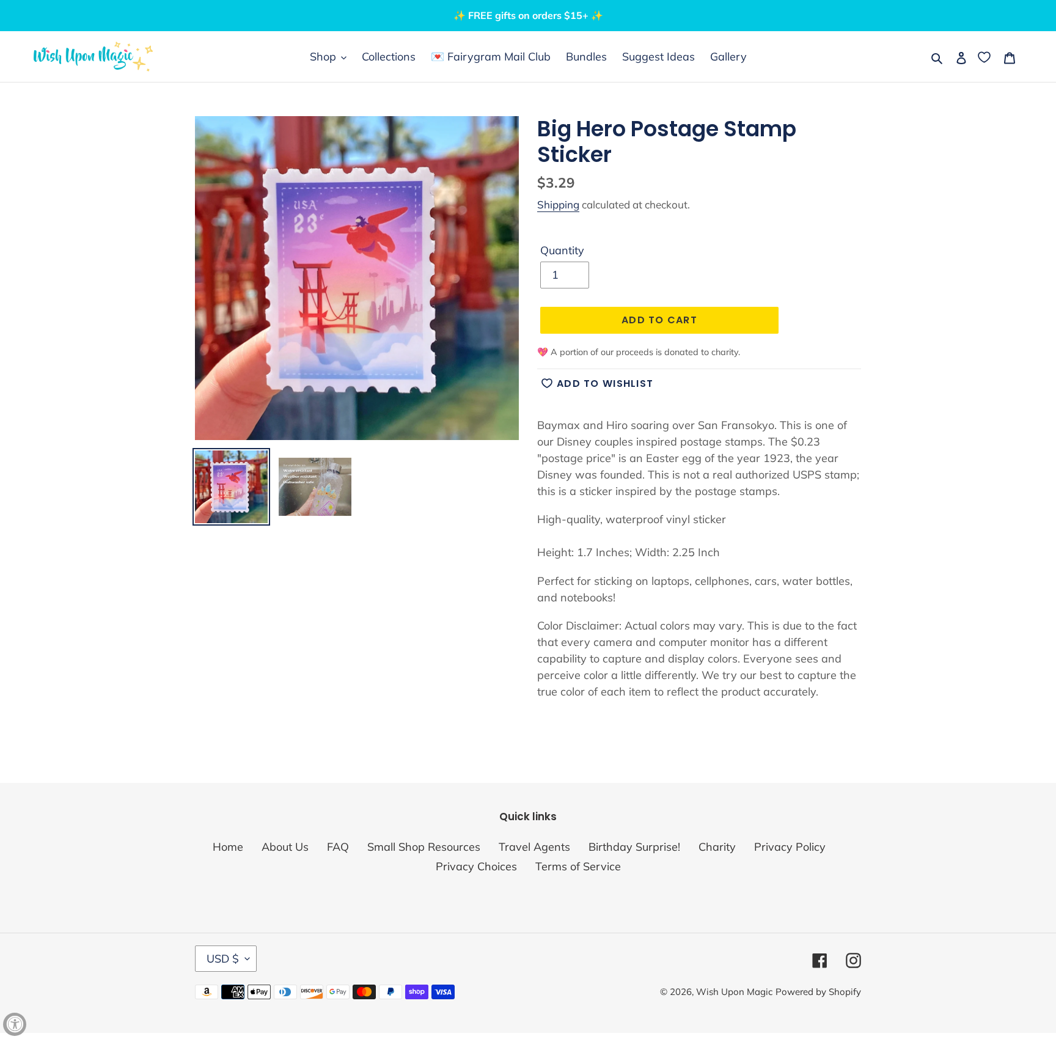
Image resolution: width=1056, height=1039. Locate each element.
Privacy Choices (476, 866)
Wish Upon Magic (734, 991)
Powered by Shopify (818, 991)
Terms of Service (578, 866)
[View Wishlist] (985, 56)
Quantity (562, 250)
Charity (717, 847)
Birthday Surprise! (634, 847)
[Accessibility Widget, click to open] (14, 1024)
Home (228, 847)
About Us (285, 847)
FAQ (338, 847)
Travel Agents (534, 847)
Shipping (558, 204)
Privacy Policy (790, 847)
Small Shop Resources (423, 847)
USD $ (223, 959)
